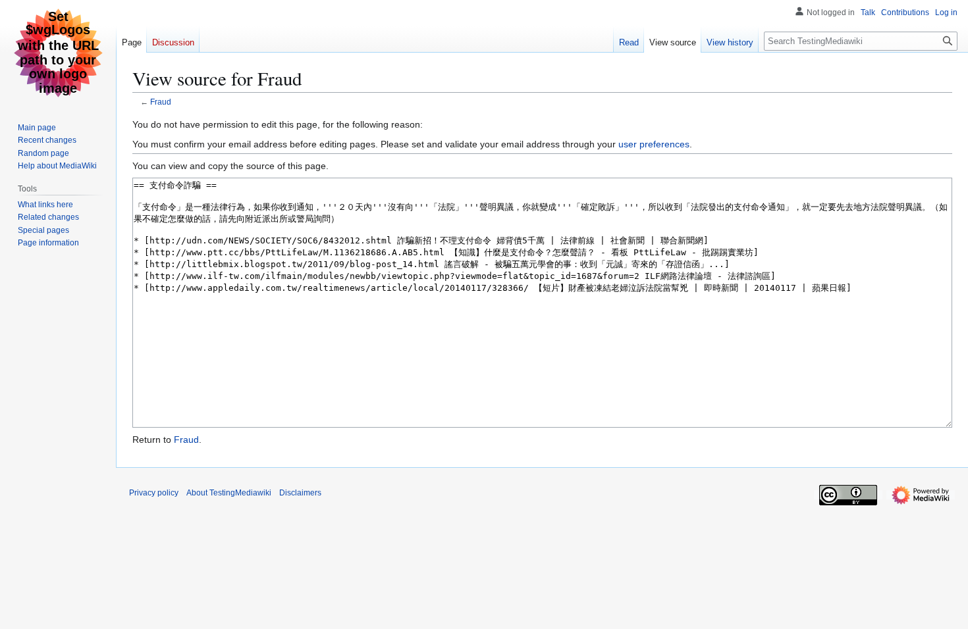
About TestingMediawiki (228, 492)
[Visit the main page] (58, 52)
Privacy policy (153, 492)
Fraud (160, 101)
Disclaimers (300, 492)
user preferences (653, 144)
